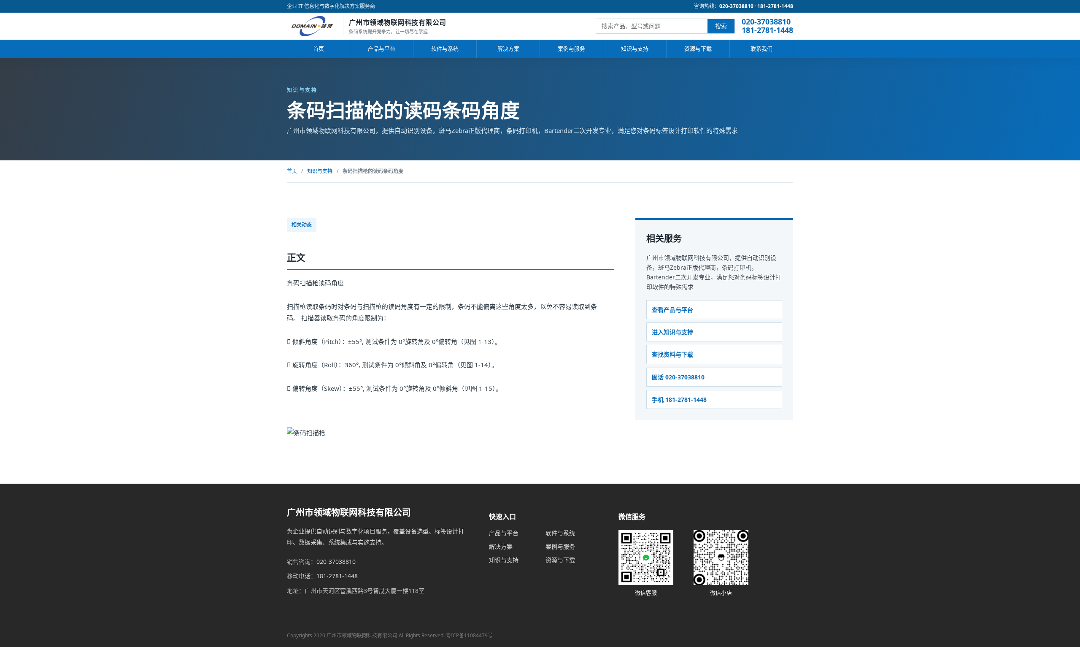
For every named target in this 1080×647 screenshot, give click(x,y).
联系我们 (761, 48)
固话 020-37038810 (678, 377)
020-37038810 (736, 6)
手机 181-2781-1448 (679, 399)
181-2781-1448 (775, 6)
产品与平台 (381, 48)
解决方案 (508, 48)
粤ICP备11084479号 (469, 635)
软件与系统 (445, 48)
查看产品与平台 (672, 310)
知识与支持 (634, 48)
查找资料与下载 (672, 354)
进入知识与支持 (672, 332)
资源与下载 (698, 48)
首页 (318, 48)
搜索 (721, 26)
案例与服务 (571, 48)
